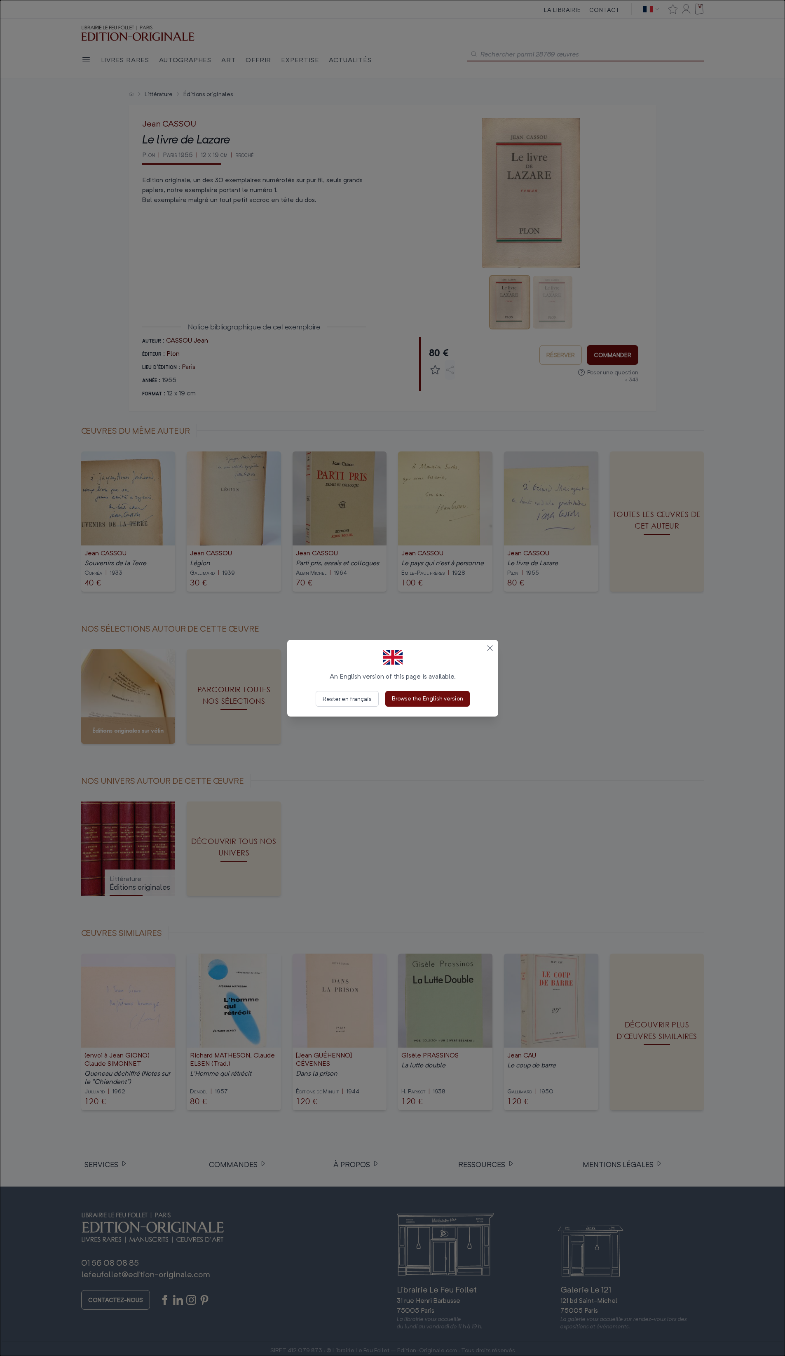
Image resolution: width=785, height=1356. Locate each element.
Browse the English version (427, 698)
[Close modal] (490, 648)
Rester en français (347, 698)
